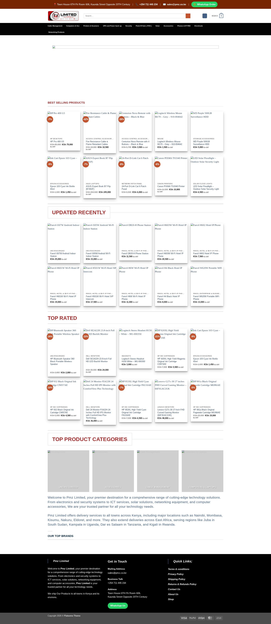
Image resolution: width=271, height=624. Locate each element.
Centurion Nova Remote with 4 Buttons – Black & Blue (135, 142)
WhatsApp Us (117, 605)
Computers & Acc (73, 26)
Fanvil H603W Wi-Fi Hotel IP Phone (170, 254)
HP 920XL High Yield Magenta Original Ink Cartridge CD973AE (171, 361)
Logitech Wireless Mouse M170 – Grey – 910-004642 (169, 142)
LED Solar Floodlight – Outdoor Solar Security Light (206, 187)
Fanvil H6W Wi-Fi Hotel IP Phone (134, 297)
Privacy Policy (175, 574)
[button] (204, 16)
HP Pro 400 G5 (57, 141)
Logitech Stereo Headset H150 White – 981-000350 (133, 360)
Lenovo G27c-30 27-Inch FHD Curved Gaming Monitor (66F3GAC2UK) (170, 412)
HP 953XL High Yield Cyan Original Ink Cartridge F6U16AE (134, 412)
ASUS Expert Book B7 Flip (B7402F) (98, 187)
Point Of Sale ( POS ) (144, 26)
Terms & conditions (179, 569)
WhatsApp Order (206, 4)
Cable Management (55, 26)
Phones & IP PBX (184, 26)
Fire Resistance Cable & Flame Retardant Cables (97, 142)
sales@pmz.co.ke (176, 4)
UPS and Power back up (112, 26)
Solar (158, 26)
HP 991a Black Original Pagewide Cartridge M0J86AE (206, 411)
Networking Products (56, 32)
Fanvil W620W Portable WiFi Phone (206, 297)
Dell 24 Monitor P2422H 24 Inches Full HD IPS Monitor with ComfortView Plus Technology (98, 414)
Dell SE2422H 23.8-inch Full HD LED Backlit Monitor (99, 360)
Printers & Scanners (91, 26)
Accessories (168, 26)
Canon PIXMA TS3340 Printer (171, 186)
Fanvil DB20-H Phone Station (135, 253)
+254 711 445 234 (148, 4)
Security (128, 26)
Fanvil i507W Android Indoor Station (63, 254)
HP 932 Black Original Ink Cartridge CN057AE (62, 411)
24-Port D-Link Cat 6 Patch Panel (134, 187)
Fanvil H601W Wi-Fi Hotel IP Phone (63, 297)
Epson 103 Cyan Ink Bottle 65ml (62, 187)
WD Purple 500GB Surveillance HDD (201, 142)
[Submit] (188, 16)
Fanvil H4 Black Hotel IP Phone (168, 297)
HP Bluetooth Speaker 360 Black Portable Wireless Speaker (62, 361)
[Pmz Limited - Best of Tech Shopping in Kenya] (63, 16)
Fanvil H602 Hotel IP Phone (205, 253)
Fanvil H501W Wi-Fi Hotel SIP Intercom (99, 297)
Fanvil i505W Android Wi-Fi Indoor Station (98, 254)
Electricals (198, 26)
